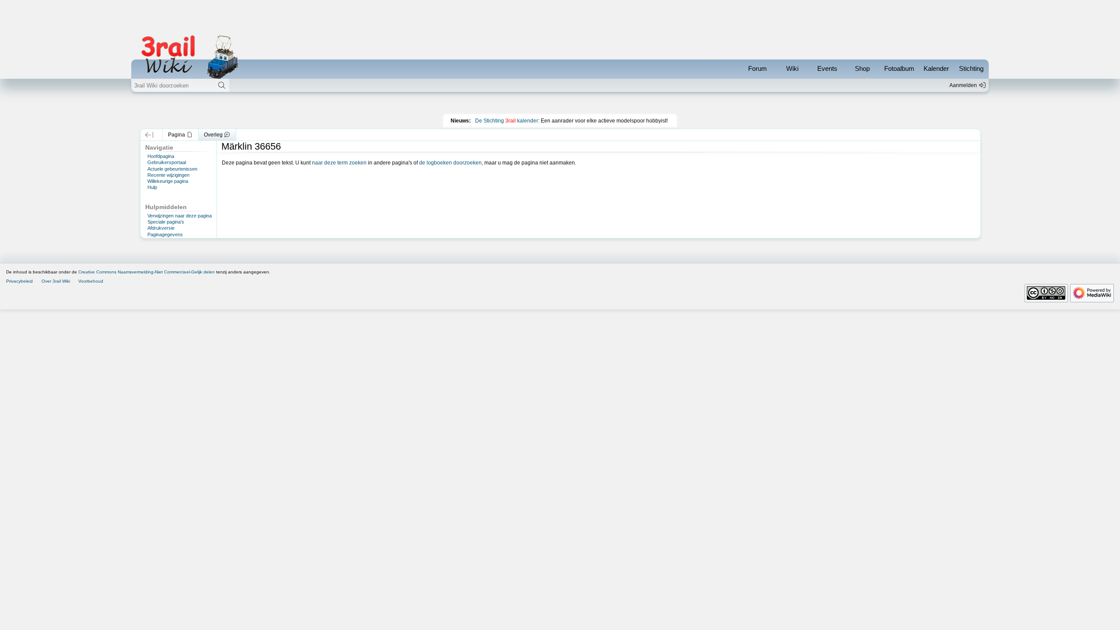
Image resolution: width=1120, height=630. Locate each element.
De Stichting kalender (506, 121)
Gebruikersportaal (166, 162)
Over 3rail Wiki (56, 281)
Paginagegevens (165, 234)
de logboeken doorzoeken (450, 163)
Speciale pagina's (165, 221)
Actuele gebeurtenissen (172, 169)
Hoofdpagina (160, 156)
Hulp (152, 187)
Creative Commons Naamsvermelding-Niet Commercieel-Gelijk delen (146, 272)
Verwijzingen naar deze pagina (179, 215)
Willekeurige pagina (167, 181)
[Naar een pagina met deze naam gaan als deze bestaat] (221, 85)
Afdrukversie (161, 228)
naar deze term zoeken (339, 163)
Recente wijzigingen (168, 175)
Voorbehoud (90, 281)
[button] (149, 134)
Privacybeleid (19, 281)
